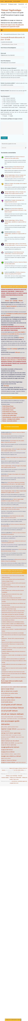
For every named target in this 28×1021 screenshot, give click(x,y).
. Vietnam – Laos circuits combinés (9, 421)
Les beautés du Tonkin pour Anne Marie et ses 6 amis (13, 671)
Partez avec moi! (4, 4)
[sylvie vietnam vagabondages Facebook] (22, 7)
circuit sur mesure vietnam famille (7, 716)
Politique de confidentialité (15, 777)
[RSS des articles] (26, 7)
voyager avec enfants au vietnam (11, 756)
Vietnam (7, 300)
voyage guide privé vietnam (10, 747)
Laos (11, 300)
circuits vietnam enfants (18, 716)
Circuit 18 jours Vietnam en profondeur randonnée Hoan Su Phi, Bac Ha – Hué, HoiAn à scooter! (15, 210)
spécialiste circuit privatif (6, 737)
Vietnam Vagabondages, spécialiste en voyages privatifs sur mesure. (15, 222)
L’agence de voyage (8, 1)
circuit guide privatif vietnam (11, 705)
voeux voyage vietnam (19, 743)
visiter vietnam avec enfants (7, 743)
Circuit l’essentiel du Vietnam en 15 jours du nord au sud (14, 616)
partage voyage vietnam (21, 729)
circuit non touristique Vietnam (12, 708)
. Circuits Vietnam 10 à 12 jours (9, 408)
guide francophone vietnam (13, 726)
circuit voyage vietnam (22, 718)
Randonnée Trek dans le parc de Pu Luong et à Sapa (13, 612)
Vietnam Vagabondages (11, 10)
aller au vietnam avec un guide (9, 691)
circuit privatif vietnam (9, 711)
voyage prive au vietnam (8, 752)
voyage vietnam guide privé (21, 762)
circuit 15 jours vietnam (5, 695)
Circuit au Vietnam (16, 1)
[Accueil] (1, 34)
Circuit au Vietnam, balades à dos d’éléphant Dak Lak (13, 623)
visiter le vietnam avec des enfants (10, 741)
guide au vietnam (4, 726)
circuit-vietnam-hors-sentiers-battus (9, 693)
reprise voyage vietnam (5, 731)
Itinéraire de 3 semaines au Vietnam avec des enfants (13, 610)
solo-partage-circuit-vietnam (16, 735)
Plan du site (15, 779)
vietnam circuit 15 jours (20, 737)
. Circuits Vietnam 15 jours (7, 410)
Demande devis (21, 4)
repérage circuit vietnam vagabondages (11, 733)
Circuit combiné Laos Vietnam (8, 620)
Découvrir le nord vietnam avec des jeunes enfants (12, 642)
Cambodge (15, 300)
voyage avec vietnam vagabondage (8, 744)
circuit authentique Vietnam (11, 698)
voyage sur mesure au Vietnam (9, 760)
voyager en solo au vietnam (6, 758)
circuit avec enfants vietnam (8, 700)
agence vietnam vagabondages (19, 686)
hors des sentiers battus (18, 770)
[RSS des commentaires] (24, 7)
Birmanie (21, 300)
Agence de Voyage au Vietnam (16, 768)
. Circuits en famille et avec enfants (9, 413)
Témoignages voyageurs (12, 4)
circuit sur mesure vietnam (12, 714)
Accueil (2, 1)
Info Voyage (6, 385)
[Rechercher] (26, 4)
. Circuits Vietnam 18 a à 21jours (9, 411)
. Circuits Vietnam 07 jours (7, 406)
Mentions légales (5, 777)
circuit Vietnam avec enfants (12, 718)
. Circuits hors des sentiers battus (9, 415)
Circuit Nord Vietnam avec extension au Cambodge (13, 633)
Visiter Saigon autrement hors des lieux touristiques (13, 614)
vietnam (13, 737)
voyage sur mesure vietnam (8, 762)
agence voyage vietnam (7, 689)
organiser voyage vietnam (8, 729)
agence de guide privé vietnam (7, 686)
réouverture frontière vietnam (6, 735)
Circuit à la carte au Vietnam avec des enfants (11, 597)
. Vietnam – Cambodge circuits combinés (11, 419)
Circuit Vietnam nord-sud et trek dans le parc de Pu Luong (14, 618)
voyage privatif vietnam (7, 749)
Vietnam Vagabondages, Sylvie (11, 175)
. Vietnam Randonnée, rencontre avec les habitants (13, 417)
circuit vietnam (3, 718)
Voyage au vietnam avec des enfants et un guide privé (13, 658)
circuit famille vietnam (7, 702)
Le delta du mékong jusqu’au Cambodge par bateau (13, 621)
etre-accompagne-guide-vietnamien (10, 722)
